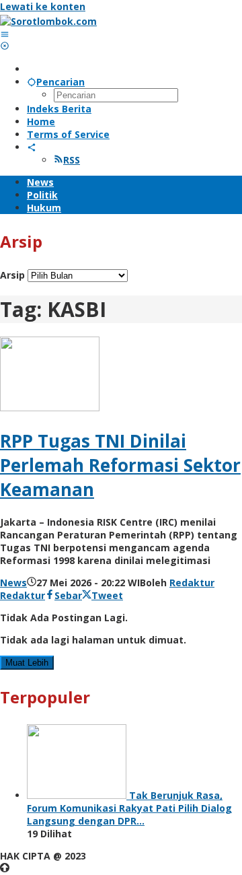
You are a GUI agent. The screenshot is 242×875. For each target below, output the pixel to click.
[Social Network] (31, 147)
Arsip (12, 275)
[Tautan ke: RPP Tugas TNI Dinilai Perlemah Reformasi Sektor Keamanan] (49, 407)
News (13, 582)
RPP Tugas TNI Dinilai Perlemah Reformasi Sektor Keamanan (120, 465)
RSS (71, 159)
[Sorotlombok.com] (48, 21)
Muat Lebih (26, 663)
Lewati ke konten (42, 6)
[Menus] (4, 34)
